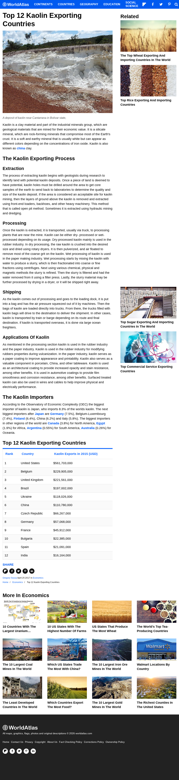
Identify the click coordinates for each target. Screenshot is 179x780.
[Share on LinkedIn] (31, 571)
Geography (89, 4)
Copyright (40, 742)
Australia (88, 428)
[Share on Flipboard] (5, 571)
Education (111, 4)
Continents (43, 4)
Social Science (132, 4)
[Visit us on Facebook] (12, 751)
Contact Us (17, 742)
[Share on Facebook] (12, 571)
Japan (39, 414)
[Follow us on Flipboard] (5, 751)
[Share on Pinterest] (25, 571)
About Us (52, 742)
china (21, 148)
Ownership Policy (115, 742)
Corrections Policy (94, 742)
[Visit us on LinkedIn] (33, 751)
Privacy (29, 742)
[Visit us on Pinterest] (26, 751)
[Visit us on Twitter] (19, 751)
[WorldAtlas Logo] (17, 4)
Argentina (34, 428)
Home (6, 742)
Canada (53, 423)
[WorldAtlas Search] (176, 4)
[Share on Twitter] (18, 571)
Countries (66, 4)
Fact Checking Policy (70, 742)
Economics (38, 578)
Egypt (100, 423)
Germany (57, 414)
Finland (19, 418)
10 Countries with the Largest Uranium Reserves (19, 631)
